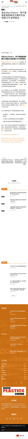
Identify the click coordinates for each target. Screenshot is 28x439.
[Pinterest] (17, 25)
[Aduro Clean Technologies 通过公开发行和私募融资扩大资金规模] (5, 290)
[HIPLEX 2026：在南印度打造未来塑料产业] (5, 353)
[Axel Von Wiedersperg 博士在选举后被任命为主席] (5, 275)
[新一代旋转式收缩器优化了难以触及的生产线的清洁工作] (5, 283)
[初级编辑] (2, 21)
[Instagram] (17, 418)
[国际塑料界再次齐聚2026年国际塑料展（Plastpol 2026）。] (5, 194)
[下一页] (5, 214)
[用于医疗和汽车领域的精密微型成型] (5, 268)
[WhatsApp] (20, 25)
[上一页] (2, 214)
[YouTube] (14, 418)
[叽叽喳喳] (14, 25)
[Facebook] (7, 25)
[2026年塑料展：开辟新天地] (5, 346)
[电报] (23, 25)
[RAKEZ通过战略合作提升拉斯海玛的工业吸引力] (5, 201)
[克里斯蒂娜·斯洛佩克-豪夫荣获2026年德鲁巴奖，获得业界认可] (5, 209)
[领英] (10, 25)
